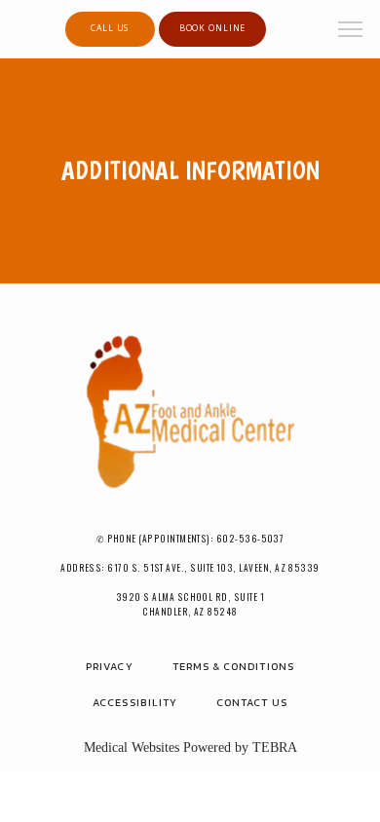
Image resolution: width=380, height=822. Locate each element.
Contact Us (251, 702)
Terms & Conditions (233, 666)
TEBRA (274, 747)
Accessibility (135, 702)
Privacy (109, 666)
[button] (350, 31)
